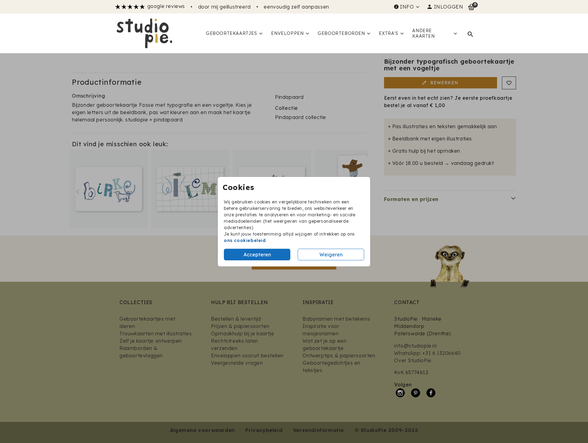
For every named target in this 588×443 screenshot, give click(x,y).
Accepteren (257, 254)
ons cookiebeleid (245, 240)
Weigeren (331, 254)
